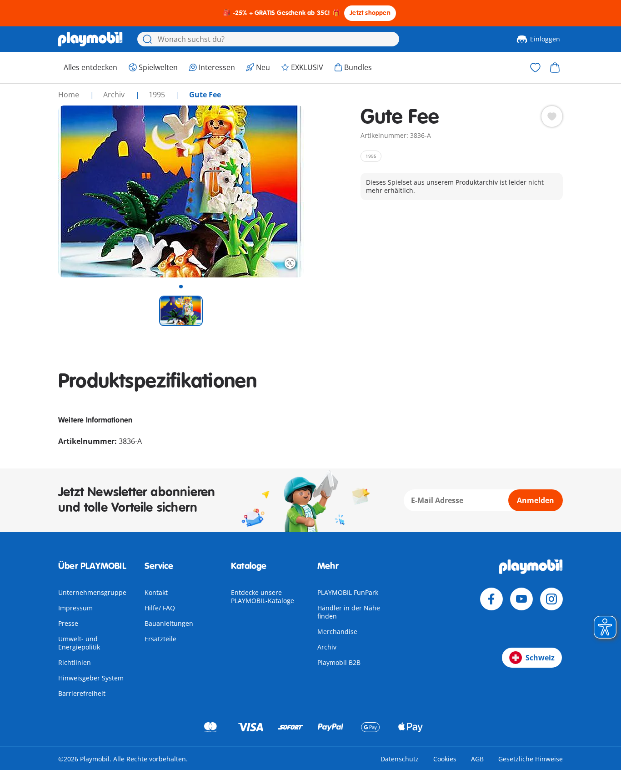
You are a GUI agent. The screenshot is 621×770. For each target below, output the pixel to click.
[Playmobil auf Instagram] (551, 599)
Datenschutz (400, 759)
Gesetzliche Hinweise (530, 759)
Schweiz (540, 658)
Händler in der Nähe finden (348, 612)
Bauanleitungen (169, 623)
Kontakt (156, 592)
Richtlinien (74, 662)
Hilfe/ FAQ (160, 608)
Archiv (326, 647)
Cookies (444, 759)
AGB (477, 759)
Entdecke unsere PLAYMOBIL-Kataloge (262, 596)
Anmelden (535, 500)
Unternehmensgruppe (92, 592)
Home (69, 95)
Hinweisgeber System (91, 678)
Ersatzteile (160, 638)
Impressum (75, 608)
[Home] (90, 39)
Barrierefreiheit (81, 693)
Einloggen (545, 39)
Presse (68, 623)
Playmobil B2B (339, 662)
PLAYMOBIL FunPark (347, 592)
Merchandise (337, 631)
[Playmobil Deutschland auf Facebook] (491, 599)
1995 (158, 95)
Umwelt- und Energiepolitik (79, 642)
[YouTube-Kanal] (521, 599)
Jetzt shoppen (370, 13)
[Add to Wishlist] (552, 116)
